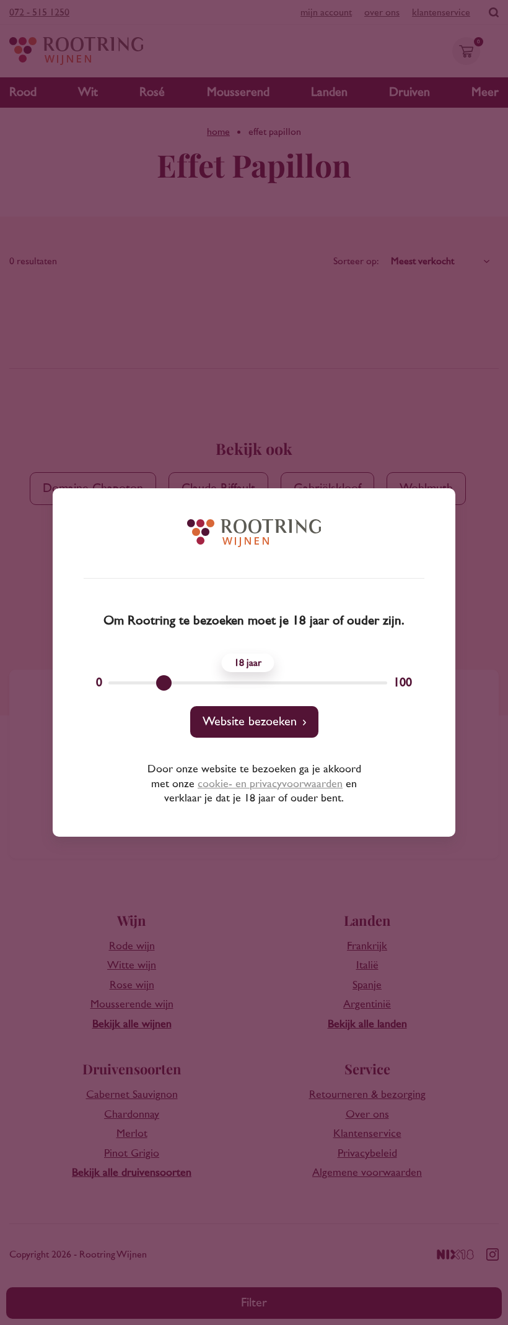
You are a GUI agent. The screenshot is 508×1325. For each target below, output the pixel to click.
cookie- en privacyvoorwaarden (270, 784)
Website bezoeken (250, 721)
